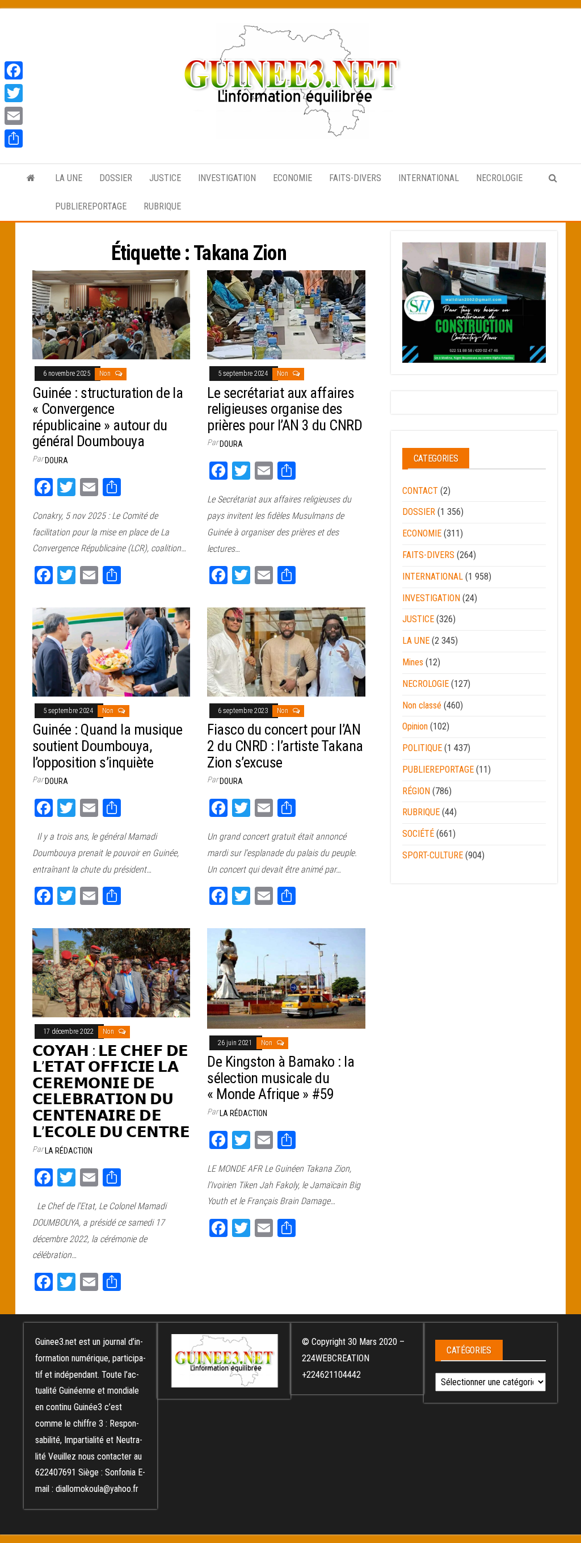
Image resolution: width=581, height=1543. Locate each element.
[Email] (13, 115)
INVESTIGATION (227, 178)
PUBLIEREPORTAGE (91, 206)
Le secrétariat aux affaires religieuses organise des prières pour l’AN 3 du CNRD (284, 409)
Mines (412, 662)
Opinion (415, 726)
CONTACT (420, 490)
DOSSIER (115, 178)
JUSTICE (165, 178)
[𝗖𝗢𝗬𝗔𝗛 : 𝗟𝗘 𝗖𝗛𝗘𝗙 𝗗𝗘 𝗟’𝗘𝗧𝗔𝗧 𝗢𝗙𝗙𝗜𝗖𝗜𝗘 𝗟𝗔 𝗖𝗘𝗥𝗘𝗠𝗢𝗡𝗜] (111, 972)
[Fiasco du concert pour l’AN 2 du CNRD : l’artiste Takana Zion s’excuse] (286, 651)
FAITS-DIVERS (355, 178)
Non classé (421, 705)
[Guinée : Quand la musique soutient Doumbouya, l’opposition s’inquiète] (111, 651)
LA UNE (68, 178)
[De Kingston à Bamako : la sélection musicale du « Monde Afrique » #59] (286, 977)
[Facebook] (13, 70)
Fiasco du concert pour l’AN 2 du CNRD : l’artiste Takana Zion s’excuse (285, 745)
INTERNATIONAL (428, 178)
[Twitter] (13, 93)
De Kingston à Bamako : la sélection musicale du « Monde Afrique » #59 (280, 1077)
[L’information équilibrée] (31, 178)
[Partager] (13, 138)
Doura (56, 460)
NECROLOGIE (499, 178)
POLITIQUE (422, 748)
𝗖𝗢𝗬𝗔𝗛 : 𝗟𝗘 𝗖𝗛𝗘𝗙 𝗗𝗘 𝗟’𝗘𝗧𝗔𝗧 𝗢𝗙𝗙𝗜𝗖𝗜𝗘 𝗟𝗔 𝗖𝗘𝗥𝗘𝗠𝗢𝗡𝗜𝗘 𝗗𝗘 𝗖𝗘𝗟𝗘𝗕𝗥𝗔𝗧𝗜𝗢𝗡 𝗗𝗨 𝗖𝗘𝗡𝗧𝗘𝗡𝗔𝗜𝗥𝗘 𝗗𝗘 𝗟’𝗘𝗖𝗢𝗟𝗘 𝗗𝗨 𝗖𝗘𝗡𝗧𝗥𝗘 (111, 1091)
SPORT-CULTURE (432, 855)
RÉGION (416, 791)
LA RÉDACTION (68, 1150)
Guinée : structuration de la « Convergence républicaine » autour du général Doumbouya (107, 417)
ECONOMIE (292, 178)
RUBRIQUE (162, 206)
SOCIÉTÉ (418, 833)
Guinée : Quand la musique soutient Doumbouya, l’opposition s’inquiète (107, 745)
